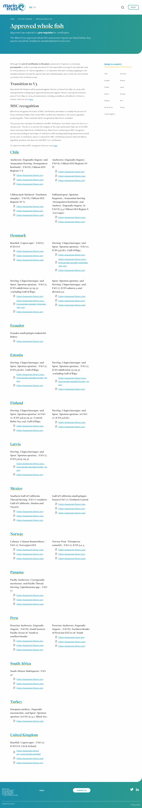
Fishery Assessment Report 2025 (29, 183)
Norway (122, 94)
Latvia (122, 87)
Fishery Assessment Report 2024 (30, 179)
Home (12, 19)
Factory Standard (25, 19)
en (30, 7)
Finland (106, 87)
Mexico (106, 94)
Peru (121, 100)
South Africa (108, 107)
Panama (106, 100)
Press (42, 790)
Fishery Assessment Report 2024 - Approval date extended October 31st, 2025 (32, 377)
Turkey (122, 107)
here (31, 99)
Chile (106, 73)
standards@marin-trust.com (55, 41)
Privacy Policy (135, 805)
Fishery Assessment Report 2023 (29, 175)
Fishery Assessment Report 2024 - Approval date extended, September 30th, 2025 (73, 262)
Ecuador (107, 80)
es (35, 7)
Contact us (82, 790)
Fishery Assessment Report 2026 (30, 215)
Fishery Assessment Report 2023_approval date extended (28, 752)
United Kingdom (109, 114)
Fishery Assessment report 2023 (71, 171)
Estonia (122, 80)
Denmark (123, 73)
